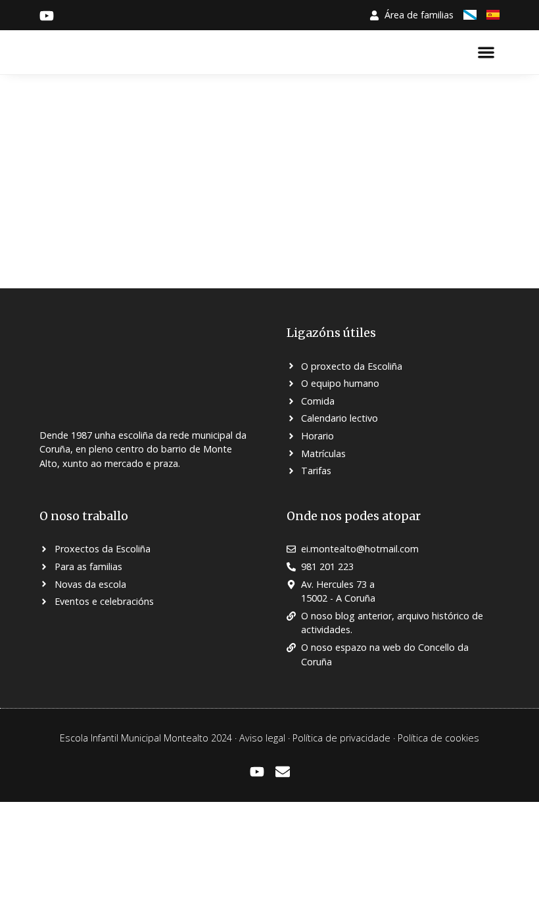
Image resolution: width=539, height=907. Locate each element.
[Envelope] (282, 771)
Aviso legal (262, 738)
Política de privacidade (341, 738)
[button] (486, 52)
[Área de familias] (374, 15)
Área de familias (419, 15)
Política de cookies (438, 738)
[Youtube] (257, 771)
